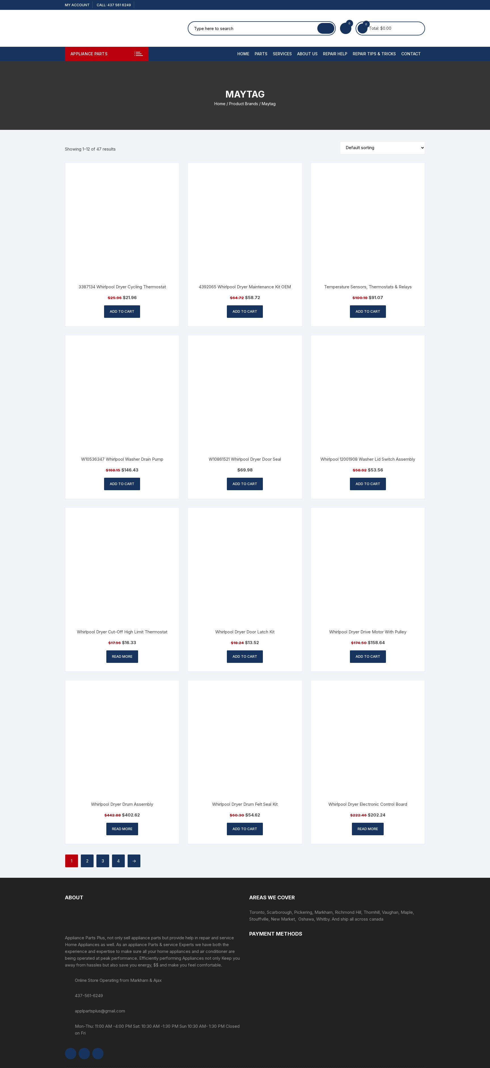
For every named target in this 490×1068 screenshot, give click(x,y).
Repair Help (335, 53)
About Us (307, 53)
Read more (122, 656)
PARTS (261, 53)
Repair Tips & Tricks (374, 53)
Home (243, 53)
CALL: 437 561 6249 (114, 5)
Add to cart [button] (122, 311)
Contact (411, 53)
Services (282, 53)
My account (77, 5)
